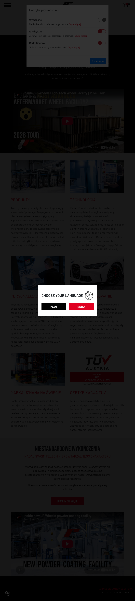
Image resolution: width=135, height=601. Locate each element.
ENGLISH (81, 307)
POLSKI (54, 307)
